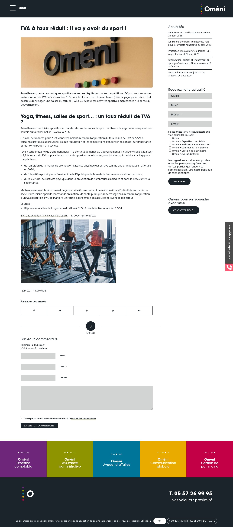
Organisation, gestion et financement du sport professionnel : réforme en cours (189, 61)
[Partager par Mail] (139, 310)
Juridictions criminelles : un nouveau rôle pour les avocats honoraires (188, 43)
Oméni (42, 290)
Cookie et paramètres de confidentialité (192, 521)
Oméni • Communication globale (190, 147)
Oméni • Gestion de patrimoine (189, 150)
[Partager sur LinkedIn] (113, 310)
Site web (63, 377)
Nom (62, 355)
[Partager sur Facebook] (34, 310)
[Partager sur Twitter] (60, 310)
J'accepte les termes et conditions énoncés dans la (60, 418)
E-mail (63, 366)
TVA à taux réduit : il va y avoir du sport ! (44, 215)
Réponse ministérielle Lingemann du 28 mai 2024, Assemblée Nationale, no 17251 (73, 208)
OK (159, 521)
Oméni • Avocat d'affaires (185, 153)
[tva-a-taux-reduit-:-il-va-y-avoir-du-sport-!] (87, 62)
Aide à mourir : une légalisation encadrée (189, 32)
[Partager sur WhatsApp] (87, 310)
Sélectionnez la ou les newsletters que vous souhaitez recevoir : (189, 133)
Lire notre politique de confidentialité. (190, 171)
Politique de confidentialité (83, 418)
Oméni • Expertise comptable (188, 141)
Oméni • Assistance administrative (191, 144)
